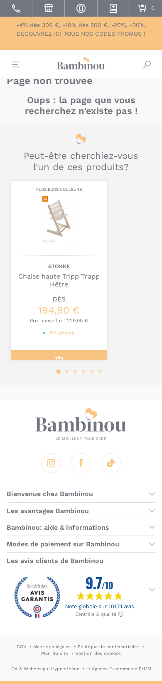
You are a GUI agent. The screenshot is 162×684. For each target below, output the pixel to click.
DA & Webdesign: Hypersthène (45, 669)
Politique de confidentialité (108, 646)
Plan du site (54, 653)
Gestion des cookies (98, 653)
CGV (21, 646)
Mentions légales (52, 646)
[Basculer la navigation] (15, 64)
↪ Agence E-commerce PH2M (118, 669)
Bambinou (81, 63)
